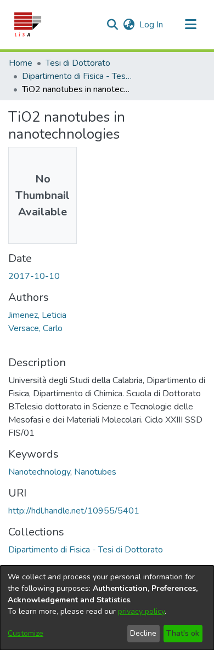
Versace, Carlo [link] (35, 328)
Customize (25, 633)
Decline (143, 633)
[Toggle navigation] (190, 24)
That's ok (182, 633)
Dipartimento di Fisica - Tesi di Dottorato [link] (77, 76)
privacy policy (141, 611)
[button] (27, 24)
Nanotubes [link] (95, 472)
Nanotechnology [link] (39, 472)
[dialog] (107, 608)
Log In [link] (151, 25)
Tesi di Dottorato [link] (78, 63)
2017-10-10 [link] (34, 276)
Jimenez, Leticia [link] (37, 315)
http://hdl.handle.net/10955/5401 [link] (73, 511)
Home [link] (20, 63)
